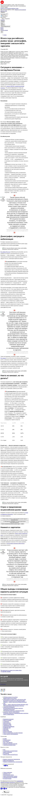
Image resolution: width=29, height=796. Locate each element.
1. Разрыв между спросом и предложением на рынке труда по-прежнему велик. (14, 519)
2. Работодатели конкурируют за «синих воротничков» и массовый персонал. (14, 522)
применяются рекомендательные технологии (12, 781)
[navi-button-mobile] (2, 32)
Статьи (4, 34)
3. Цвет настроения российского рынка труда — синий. (12, 523)
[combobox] (6, 792)
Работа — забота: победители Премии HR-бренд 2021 (15, 704)
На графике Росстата (5, 251)
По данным (3, 358)
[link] (3, 24)
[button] (2, 27)
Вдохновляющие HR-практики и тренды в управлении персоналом (13, 709)
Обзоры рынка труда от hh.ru (10, 698)
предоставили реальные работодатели (15, 543)
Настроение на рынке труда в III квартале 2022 (14, 700)
